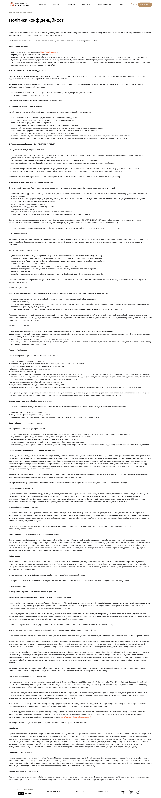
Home (10, 12)
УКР (134, 4)
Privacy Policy (53, 792)
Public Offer (103, 792)
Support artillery (145, 4)
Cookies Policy (79, 792)
